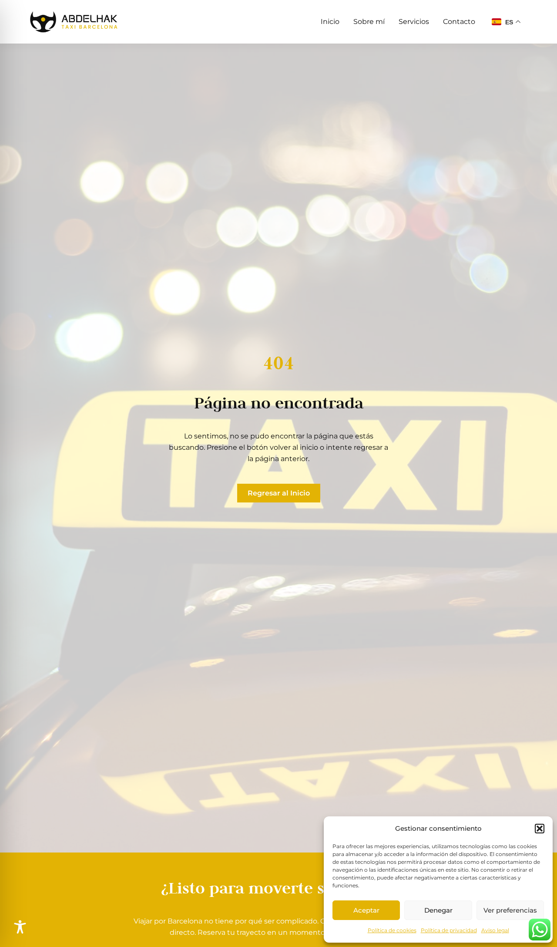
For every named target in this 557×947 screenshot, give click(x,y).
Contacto (459, 21)
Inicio (330, 21)
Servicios (414, 21)
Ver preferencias (510, 910)
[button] (539, 828)
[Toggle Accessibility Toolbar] (20, 926)
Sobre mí (369, 21)
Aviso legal (495, 930)
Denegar (438, 910)
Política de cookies (392, 930)
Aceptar (366, 910)
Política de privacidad (449, 930)
